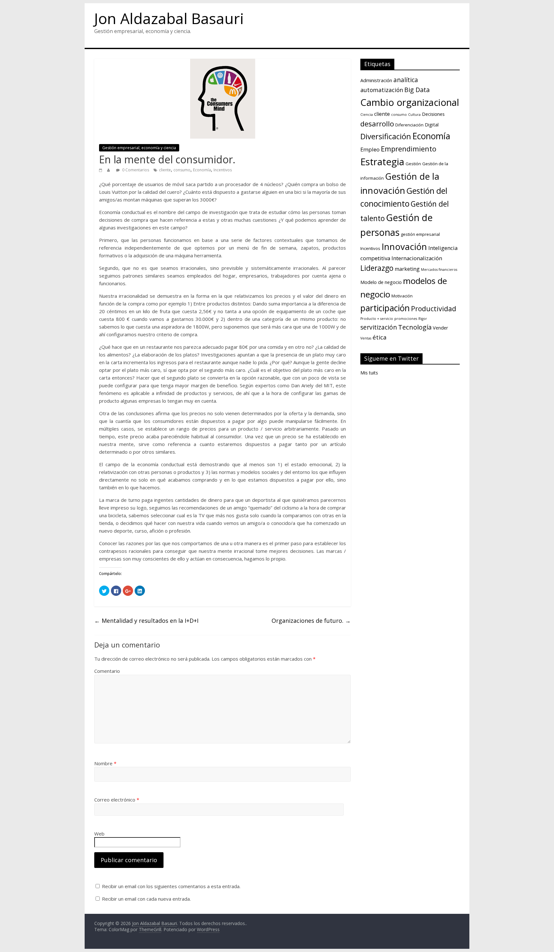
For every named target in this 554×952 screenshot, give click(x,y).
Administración (376, 80)
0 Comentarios (135, 170)
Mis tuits (369, 373)
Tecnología (415, 326)
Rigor (422, 318)
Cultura (414, 114)
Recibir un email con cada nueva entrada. (146, 899)
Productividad (433, 308)
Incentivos (223, 170)
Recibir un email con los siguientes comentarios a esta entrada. (171, 886)
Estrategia (382, 161)
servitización (378, 327)
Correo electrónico (116, 799)
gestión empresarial (420, 234)
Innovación (404, 247)
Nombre (105, 763)
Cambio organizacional (409, 102)
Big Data (417, 89)
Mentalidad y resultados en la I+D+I (146, 620)
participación (385, 308)
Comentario (107, 671)
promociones (405, 318)
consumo (181, 170)
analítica (405, 80)
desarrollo (377, 123)
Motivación (402, 296)
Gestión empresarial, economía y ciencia (139, 147)
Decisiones (433, 114)
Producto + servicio (376, 318)
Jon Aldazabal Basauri (169, 18)
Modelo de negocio (381, 282)
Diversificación (385, 136)
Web (99, 833)
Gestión (413, 164)
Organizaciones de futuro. (311, 620)
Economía (202, 170)
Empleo (370, 149)
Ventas (365, 338)
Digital (432, 124)
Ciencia (366, 114)
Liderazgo (376, 268)
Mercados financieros (439, 269)
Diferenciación (409, 125)
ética (380, 337)
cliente (165, 170)
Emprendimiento (408, 148)
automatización (381, 90)
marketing (407, 268)
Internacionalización (416, 258)
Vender (440, 327)
